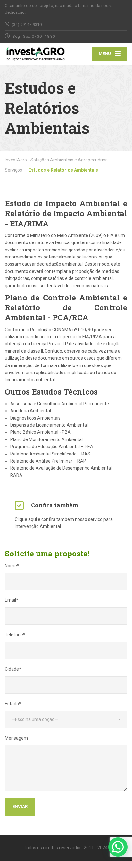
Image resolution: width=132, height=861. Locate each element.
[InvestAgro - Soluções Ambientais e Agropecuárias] (35, 54)
